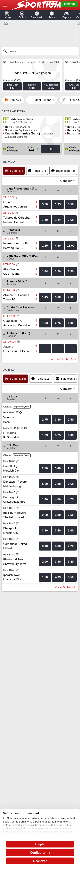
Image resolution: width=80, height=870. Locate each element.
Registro (69, 4)
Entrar (50, 4)
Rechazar (40, 861)
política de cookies (15, 832)
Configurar (38, 852)
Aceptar (40, 844)
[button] (7, 15)
